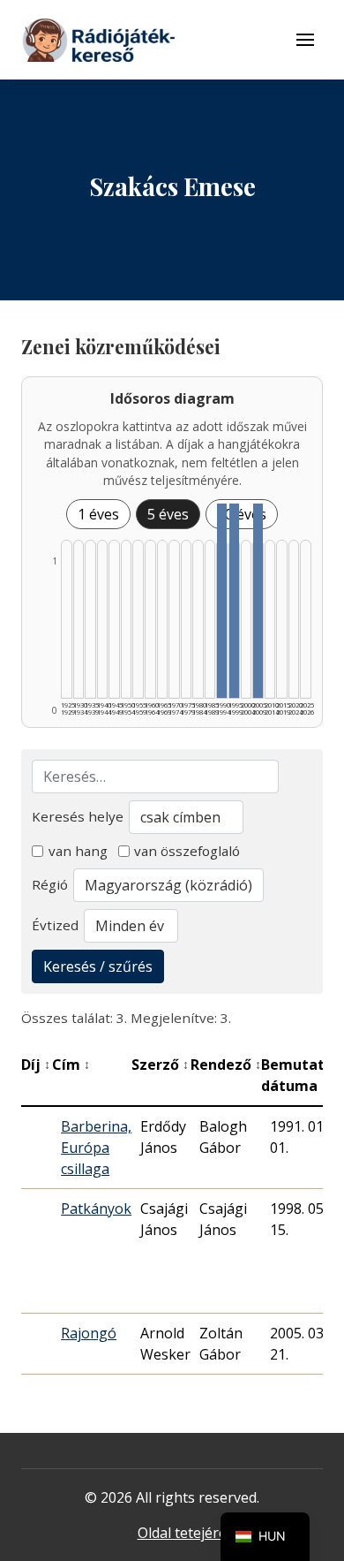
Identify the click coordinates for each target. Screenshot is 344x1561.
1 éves (98, 514)
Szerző (160, 1064)
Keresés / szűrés (98, 966)
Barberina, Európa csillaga (96, 1147)
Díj (35, 1064)
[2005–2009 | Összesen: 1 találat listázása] (258, 601)
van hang (78, 851)
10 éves (241, 514)
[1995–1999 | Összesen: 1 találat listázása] (234, 601)
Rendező (226, 1064)
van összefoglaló (187, 851)
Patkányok (96, 1208)
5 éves (168, 514)
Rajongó (88, 1333)
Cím (71, 1064)
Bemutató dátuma (302, 1075)
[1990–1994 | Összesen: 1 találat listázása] (222, 601)
